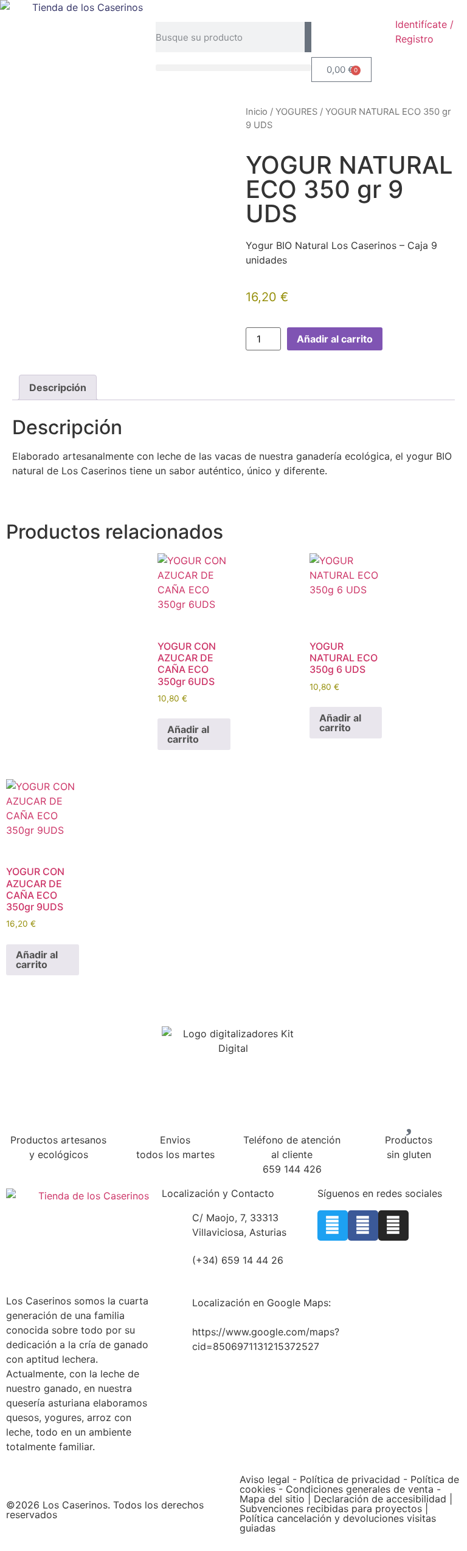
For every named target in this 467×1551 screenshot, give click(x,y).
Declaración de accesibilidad (381, 1499)
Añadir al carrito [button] (188, 734)
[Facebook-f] (363, 1225)
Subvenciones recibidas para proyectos (332, 1508)
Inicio (257, 111)
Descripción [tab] (57, 387)
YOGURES (296, 111)
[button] (233, 67)
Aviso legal (264, 1479)
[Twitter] (332, 1225)
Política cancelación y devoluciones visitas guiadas (338, 1523)
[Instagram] (393, 1225)
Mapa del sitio (272, 1499)
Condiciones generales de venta (360, 1489)
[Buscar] (308, 37)
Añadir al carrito (335, 339)
